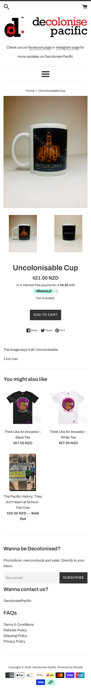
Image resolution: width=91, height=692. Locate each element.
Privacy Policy (14, 641)
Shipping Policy (15, 636)
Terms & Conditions (19, 624)
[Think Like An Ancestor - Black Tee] (23, 407)
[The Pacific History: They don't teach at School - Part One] (23, 472)
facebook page (39, 47)
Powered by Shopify (70, 667)
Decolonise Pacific (44, 667)
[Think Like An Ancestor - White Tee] (68, 407)
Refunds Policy (15, 630)
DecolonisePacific (18, 601)
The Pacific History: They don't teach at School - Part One (23, 502)
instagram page (68, 47)
